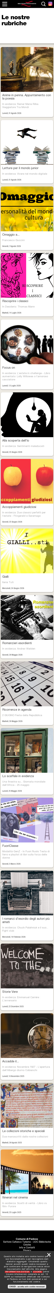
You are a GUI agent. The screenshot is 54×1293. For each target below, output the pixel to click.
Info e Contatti (27, 1248)
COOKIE (37, 1272)
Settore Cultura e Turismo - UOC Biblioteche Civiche (27, 1243)
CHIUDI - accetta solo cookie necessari (27, 1286)
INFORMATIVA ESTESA (17, 1272)
